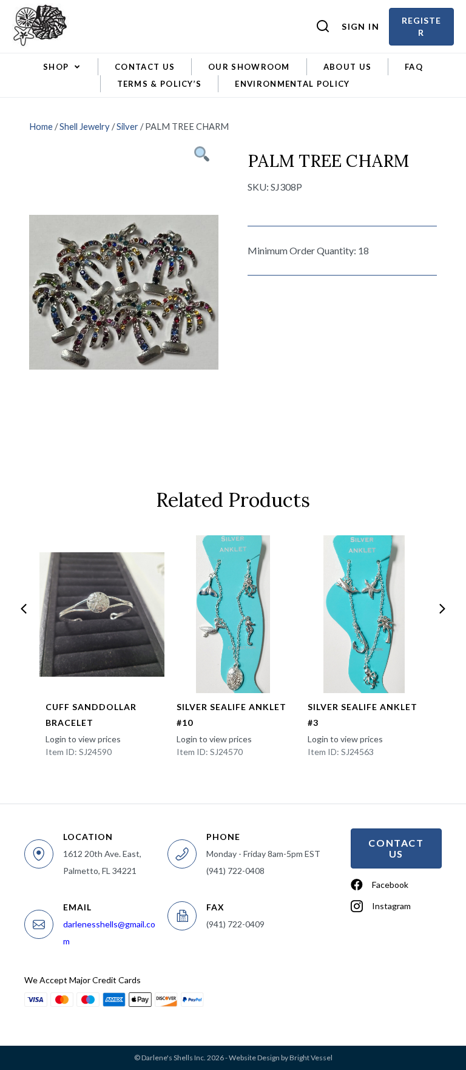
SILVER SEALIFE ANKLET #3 (362, 715)
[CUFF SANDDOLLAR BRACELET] (101, 614)
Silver (127, 126)
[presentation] (23, 608)
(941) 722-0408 (235, 870)
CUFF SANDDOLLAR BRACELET (91, 715)
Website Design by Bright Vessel (281, 1057)
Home (41, 126)
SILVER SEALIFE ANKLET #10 (231, 715)
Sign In (360, 26)
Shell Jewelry (84, 126)
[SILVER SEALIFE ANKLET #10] (233, 614)
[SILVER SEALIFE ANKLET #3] (364, 614)
